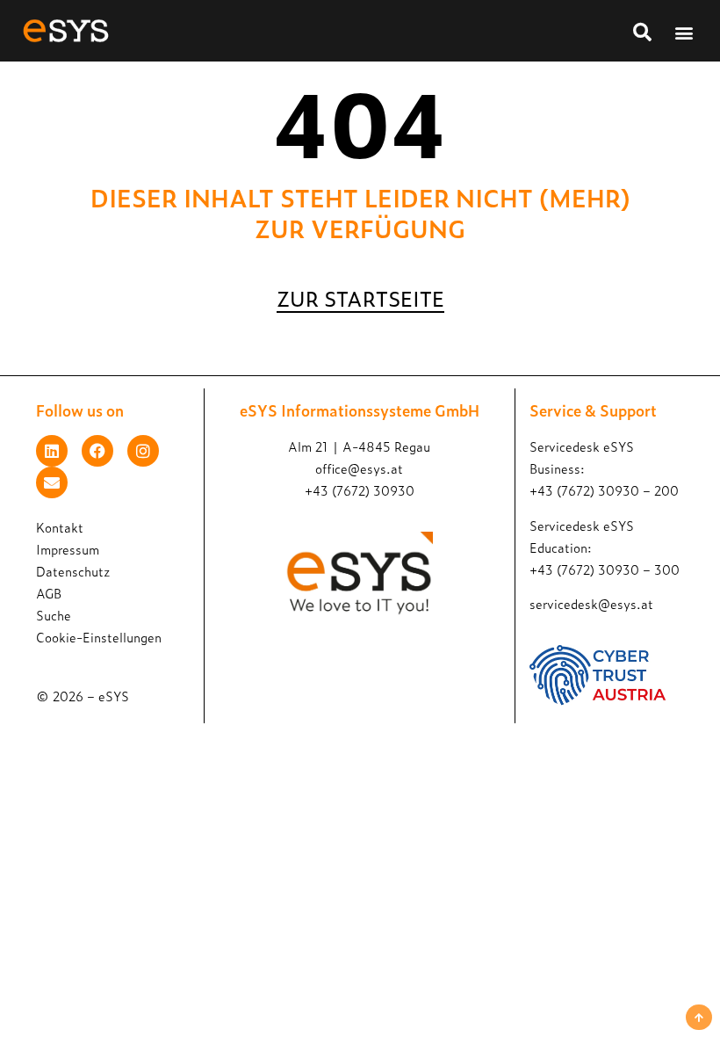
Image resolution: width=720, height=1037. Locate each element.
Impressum (67, 549)
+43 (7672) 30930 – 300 (604, 569)
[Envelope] (52, 482)
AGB (48, 593)
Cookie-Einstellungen (99, 636)
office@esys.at (359, 468)
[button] (683, 32)
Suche (53, 615)
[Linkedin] (52, 451)
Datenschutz (73, 571)
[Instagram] (143, 451)
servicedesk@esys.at (591, 603)
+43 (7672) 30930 (359, 490)
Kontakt (59, 527)
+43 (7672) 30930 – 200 (604, 490)
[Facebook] (97, 451)
